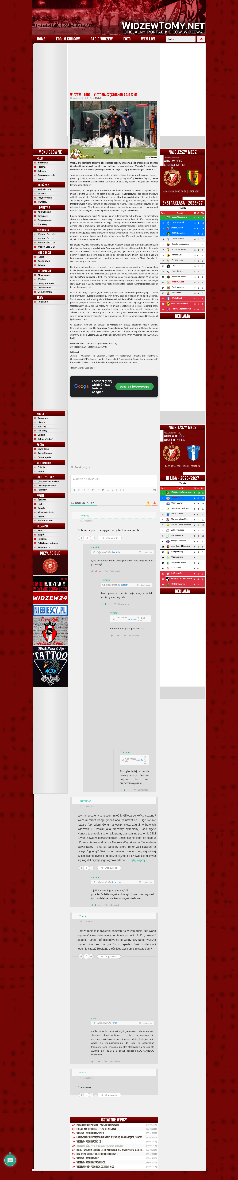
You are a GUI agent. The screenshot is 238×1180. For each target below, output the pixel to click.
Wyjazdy (42, 426)
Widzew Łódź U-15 (47, 247)
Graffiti (41, 516)
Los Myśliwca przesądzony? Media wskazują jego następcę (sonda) (109, 1137)
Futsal (41, 257)
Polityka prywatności (48, 543)
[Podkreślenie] (83, 490)
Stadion (41, 179)
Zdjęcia (41, 467)
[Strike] (88, 490)
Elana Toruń (43, 449)
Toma (114, 1023)
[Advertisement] (50, 96)
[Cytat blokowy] (103, 490)
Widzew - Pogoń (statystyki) (90, 1133)
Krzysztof (116, 882)
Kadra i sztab (44, 189)
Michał (98, 98)
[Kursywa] (78, 490)
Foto (127, 38)
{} (117, 490)
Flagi (40, 504)
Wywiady (42, 279)
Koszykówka (44, 261)
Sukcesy (42, 171)
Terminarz (43, 193)
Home (41, 38)
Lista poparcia (45, 292)
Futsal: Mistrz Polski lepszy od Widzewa (96, 1129)
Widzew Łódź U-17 (47, 238)
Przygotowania (45, 198)
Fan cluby (42, 431)
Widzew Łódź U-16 (47, 243)
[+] (122, 490)
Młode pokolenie (46, 512)
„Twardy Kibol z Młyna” (49, 481)
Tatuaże (41, 508)
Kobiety (41, 265)
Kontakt (41, 530)
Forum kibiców (68, 38)
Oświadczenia (44, 287)
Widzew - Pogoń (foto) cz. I (89, 1141)
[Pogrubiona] (73, 490)
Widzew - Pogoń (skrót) (87, 1158)
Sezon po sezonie (46, 175)
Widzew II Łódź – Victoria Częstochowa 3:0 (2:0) (103, 95)
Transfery (42, 202)
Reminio (116, 552)
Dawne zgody (44, 457)
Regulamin (43, 302)
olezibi (124, 585)
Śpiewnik (42, 500)
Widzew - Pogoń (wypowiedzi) (90, 1162)
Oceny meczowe (46, 283)
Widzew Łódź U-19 (47, 234)
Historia (41, 167)
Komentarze (44, 547)
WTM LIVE (148, 38)
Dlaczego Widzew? (47, 485)
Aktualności (43, 275)
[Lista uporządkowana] (93, 490)
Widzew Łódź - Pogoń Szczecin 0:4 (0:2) (95, 1166)
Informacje (43, 163)
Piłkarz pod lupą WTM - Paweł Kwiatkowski (97, 1124)
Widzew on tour (45, 520)
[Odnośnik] (112, 490)
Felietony (42, 490)
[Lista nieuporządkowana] (98, 490)
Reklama (42, 539)
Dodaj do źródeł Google (134, 386)
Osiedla (41, 435)
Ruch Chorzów (45, 453)
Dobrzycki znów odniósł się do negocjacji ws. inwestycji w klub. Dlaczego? (113, 1149)
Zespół (41, 535)
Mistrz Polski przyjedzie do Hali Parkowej (96, 1154)
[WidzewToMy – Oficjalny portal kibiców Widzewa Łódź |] (119, 17)
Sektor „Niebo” (45, 439)
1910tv (41, 471)
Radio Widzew (101, 38)
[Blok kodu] (108, 490)
